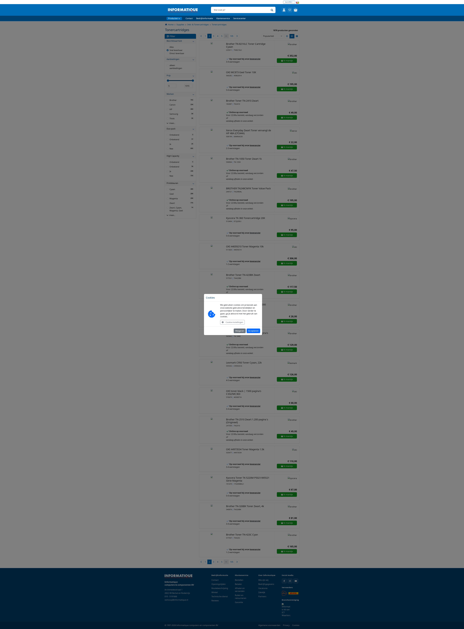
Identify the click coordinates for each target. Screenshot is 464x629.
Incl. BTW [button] (288, 2)
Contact (189, 18)
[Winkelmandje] (295, 9)
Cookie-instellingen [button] (234, 322)
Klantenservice (223, 18)
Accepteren (253, 330)
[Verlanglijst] (289, 9)
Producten (173, 18)
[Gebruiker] (284, 9)
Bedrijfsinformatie (204, 18)
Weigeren (239, 330)
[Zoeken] (272, 10)
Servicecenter (239, 18)
